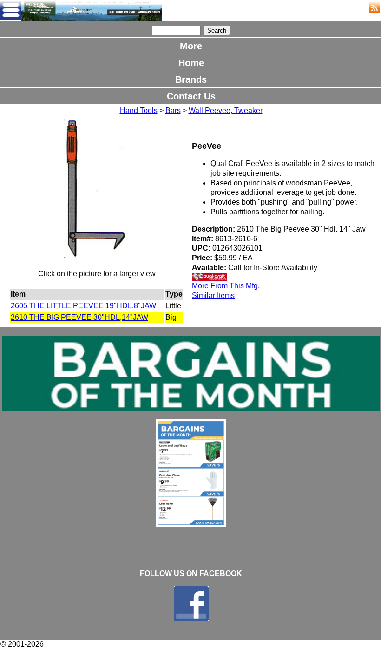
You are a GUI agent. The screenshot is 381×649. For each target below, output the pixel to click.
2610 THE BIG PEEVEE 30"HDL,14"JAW (79, 317)
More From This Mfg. (226, 286)
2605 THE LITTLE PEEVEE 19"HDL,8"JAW (83, 306)
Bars (173, 110)
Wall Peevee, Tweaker (226, 110)
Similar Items (213, 295)
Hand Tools (139, 110)
